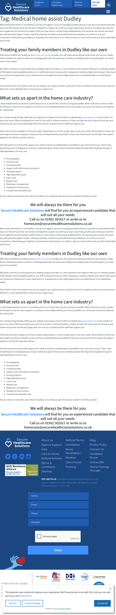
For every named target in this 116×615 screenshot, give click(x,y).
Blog (93, 440)
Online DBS (97, 462)
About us (47, 440)
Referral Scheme (78, 3)
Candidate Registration (57, 3)
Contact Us (97, 449)
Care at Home (50, 453)
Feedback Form (39, 3)
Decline (13, 603)
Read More (26, 595)
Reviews (71, 457)
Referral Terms (75, 440)
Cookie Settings (32, 603)
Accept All (102, 603)
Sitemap (46, 471)
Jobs (44, 449)
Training (71, 466)
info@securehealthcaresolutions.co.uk (78, 479)
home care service (43, 55)
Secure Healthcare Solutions (22, 210)
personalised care (89, 117)
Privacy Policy (98, 444)
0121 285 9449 (96, 3)
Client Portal (73, 462)
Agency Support (51, 444)
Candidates (73, 444)
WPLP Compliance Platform (62, 609)
